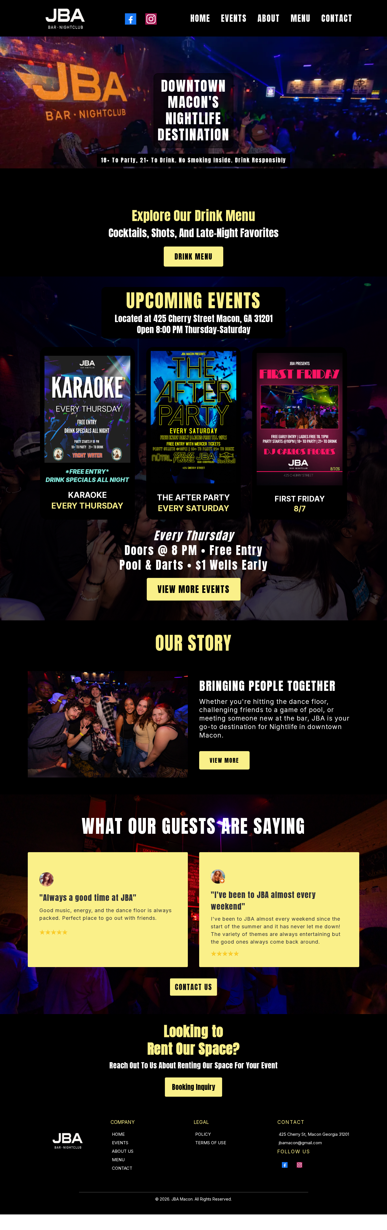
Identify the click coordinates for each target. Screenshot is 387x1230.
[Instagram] (151, 19)
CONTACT (336, 18)
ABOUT (269, 18)
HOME (200, 18)
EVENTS (234, 18)
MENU (301, 18)
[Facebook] (130, 19)
